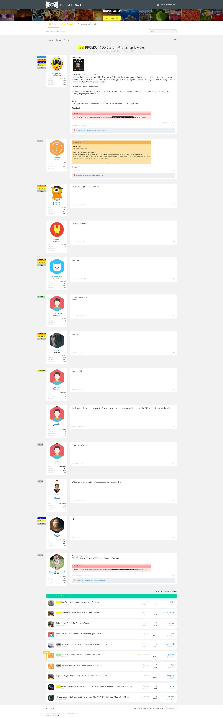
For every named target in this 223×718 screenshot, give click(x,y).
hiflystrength (79, 130)
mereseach (59, 667)
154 (65, 468)
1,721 (64, 542)
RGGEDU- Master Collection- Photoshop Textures (81, 655)
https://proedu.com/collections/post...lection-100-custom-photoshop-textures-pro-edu (105, 103)
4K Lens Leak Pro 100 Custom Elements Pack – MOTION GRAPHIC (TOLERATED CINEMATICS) (92, 697)
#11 (173, 500)
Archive (102, 51)
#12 (173, 537)
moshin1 (89, 130)
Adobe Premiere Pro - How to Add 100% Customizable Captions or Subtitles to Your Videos (96, 686)
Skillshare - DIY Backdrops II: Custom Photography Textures (79, 634)
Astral (57, 636)
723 (65, 505)
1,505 (64, 213)
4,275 (64, 80)
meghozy (170, 676)
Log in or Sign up (167, 4)
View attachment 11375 (81, 148)
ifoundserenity (168, 612)
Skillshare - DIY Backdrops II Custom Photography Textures (84, 644)
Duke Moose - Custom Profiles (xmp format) (73, 623)
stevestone (75, 279)
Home (149, 708)
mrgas (74, 390)
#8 (174, 390)
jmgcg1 (58, 604)
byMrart (74, 353)
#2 (174, 170)
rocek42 (74, 242)
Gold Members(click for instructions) (122, 117)
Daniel (58, 646)
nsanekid (78, 175)
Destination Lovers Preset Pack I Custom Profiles (80, 613)
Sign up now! (111, 18)
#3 (174, 205)
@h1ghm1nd (116, 482)
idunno (74, 500)
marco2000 (75, 316)
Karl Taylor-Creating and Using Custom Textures (80, 602)
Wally (172, 602)
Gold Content (68, 24)
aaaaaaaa (88, 175)
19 (65, 246)
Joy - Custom (49, 708)
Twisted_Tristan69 (77, 576)
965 (65, 283)
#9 (174, 426)
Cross (83, 175)
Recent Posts (61, 31)
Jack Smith (170, 644)
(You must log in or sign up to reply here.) (165, 591)
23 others (97, 580)
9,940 (64, 84)
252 (65, 394)
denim (74, 463)
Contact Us (138, 708)
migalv (74, 426)
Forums (55, 24)
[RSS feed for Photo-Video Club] (176, 708)
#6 (174, 316)
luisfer (74, 170)
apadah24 (78, 580)
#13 (173, 576)
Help (144, 708)
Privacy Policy (169, 708)
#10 (173, 463)
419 (65, 546)
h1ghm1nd (118, 51)
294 (65, 579)
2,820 (64, 361)
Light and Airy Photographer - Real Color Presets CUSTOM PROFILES (83, 676)
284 (65, 583)
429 (65, 287)
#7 (174, 353)
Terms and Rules (158, 708)
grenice (58, 688)
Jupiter (74, 537)
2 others (95, 175)
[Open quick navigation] (175, 40)
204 (65, 164)
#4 (174, 242)
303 (65, 472)
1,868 (64, 357)
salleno (58, 615)
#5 (174, 279)
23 (65, 168)
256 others (97, 130)
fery (85, 130)
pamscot (74, 205)
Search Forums (50, 31)
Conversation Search (87, 24)
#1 (174, 125)
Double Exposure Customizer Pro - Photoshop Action (82, 665)
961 (65, 209)
